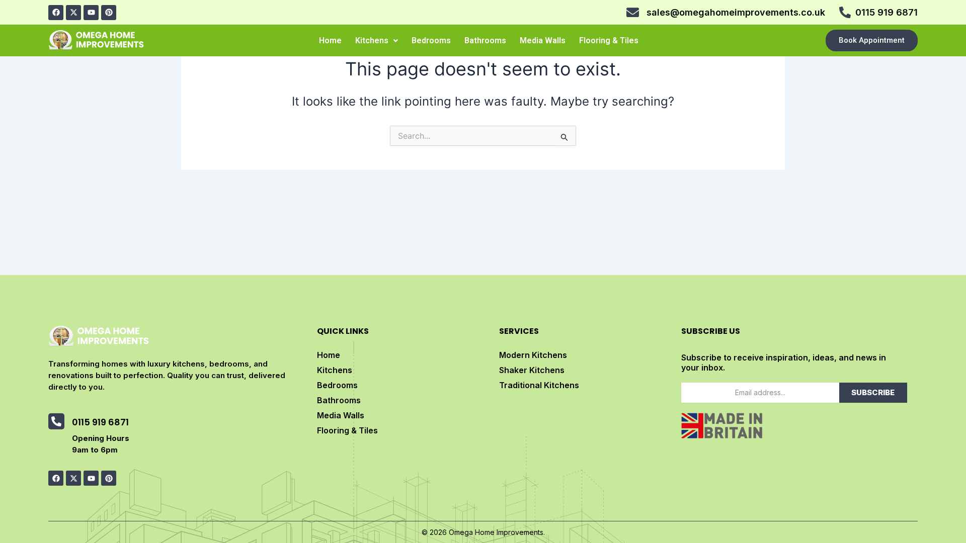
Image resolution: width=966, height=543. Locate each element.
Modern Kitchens (533, 355)
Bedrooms (431, 40)
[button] (376, 40)
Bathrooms (485, 40)
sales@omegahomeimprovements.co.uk (736, 12)
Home (330, 40)
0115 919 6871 (886, 12)
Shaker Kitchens (532, 370)
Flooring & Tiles (608, 40)
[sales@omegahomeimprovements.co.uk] (632, 12)
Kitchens (371, 40)
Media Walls (543, 40)
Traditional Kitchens (539, 385)
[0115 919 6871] (845, 12)
